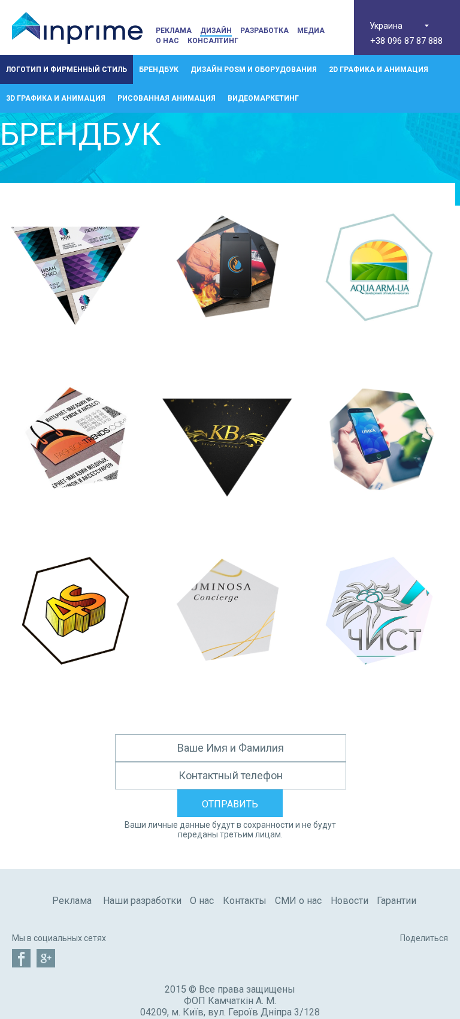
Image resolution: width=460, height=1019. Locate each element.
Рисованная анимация (166, 98)
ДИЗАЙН (216, 30)
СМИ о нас (298, 900)
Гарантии (396, 900)
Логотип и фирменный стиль (66, 69)
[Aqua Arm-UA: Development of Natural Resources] (379, 349)
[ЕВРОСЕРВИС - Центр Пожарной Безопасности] (227, 349)
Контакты (245, 900)
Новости (349, 900)
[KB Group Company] (227, 520)
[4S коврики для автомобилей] (76, 692)
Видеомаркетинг (263, 98)
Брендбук (158, 69)
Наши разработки (142, 900)
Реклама (174, 30)
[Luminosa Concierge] (227, 692)
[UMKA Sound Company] (379, 520)
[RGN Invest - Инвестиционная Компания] (76, 349)
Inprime (77, 27)
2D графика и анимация (378, 69)
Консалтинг (212, 41)
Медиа (311, 30)
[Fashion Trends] (76, 520)
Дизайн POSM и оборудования (253, 69)
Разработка (264, 30)
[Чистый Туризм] (379, 692)
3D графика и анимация (55, 98)
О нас (167, 41)
